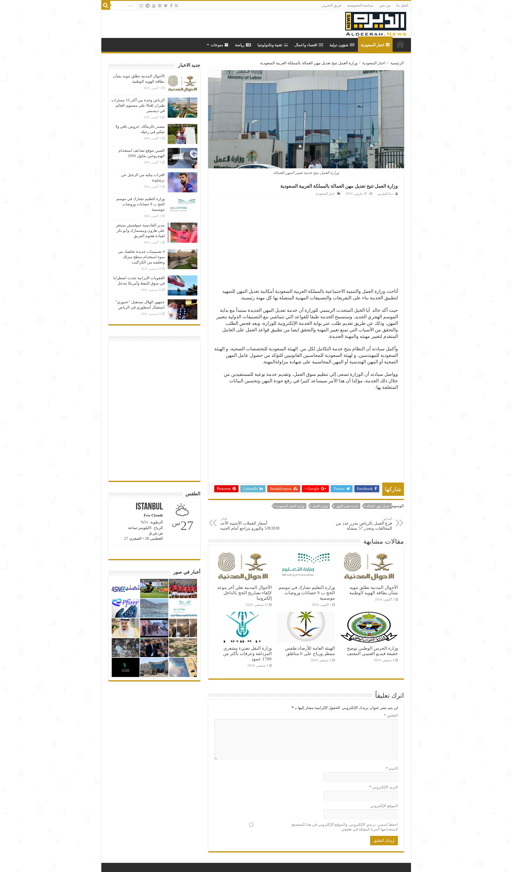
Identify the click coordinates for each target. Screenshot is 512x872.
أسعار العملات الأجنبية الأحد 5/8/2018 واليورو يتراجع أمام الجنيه (249, 524)
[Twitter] (165, 5)
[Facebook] (171, 5)
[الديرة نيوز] (376, 22)
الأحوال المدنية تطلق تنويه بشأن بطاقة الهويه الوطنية (373, 590)
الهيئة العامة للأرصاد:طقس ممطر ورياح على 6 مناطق (310, 651)
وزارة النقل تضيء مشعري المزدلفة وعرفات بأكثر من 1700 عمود (247, 653)
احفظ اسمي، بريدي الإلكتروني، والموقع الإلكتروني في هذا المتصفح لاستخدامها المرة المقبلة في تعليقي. (344, 826)
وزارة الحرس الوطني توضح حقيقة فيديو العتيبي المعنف (372, 651)
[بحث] (105, 5)
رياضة (239, 45)
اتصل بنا (402, 5)
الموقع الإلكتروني (384, 806)
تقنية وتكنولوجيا (269, 45)
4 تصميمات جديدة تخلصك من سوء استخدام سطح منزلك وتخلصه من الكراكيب (141, 256)
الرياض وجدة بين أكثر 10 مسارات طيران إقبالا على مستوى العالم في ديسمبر (138, 105)
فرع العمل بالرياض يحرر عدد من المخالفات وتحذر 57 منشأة (364, 524)
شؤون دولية (338, 45)
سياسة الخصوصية (360, 5)
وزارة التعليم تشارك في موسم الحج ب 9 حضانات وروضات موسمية (307, 593)
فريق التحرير (331, 5)
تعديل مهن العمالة (378, 506)
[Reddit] (147, 5)
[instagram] (141, 5)
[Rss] (176, 5)
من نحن (385, 5)
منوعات (217, 45)
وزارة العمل (320, 506)
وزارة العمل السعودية (290, 506)
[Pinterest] (159, 5)
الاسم (392, 768)
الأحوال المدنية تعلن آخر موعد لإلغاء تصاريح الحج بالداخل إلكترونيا (244, 593)
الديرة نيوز (400, 44)
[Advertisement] (306, 241)
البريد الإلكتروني (383, 787)
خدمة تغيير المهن (347, 506)
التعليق (391, 715)
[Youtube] (153, 5)
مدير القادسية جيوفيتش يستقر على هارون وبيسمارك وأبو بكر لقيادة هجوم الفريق (140, 230)
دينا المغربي (385, 193)
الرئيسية (397, 63)
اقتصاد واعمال (306, 45)
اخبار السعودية (372, 45)
